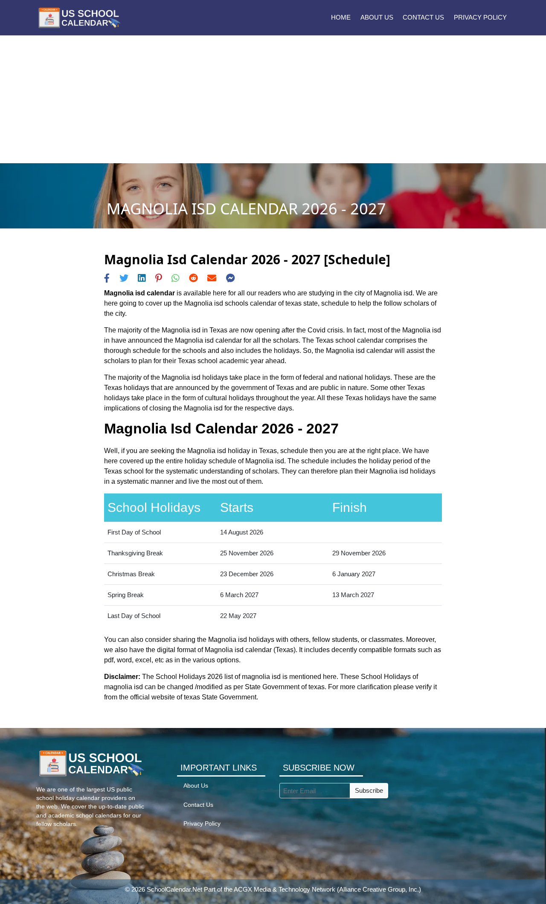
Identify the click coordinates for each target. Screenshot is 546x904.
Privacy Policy (480, 17)
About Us (376, 17)
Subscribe (369, 790)
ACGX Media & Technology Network (284, 889)
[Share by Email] (211, 278)
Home (341, 17)
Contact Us (423, 17)
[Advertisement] (273, 99)
